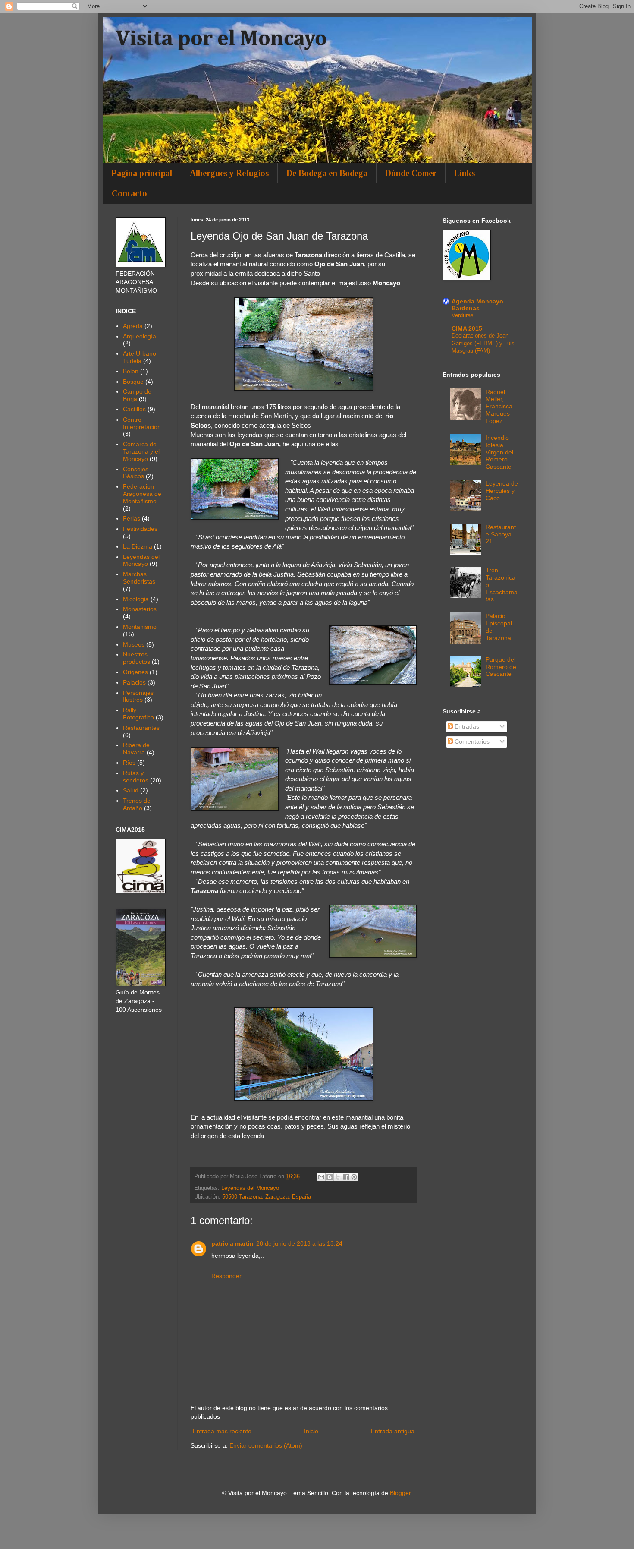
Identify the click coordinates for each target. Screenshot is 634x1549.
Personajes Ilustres (138, 696)
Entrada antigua (392, 1431)
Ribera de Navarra (136, 748)
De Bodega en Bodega (326, 173)
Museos (133, 644)
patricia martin (232, 1243)
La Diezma (137, 546)
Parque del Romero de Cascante (501, 667)
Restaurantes (141, 727)
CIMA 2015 (467, 328)
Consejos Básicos (135, 473)
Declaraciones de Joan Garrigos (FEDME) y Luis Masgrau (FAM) (483, 343)
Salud (130, 790)
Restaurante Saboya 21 (501, 534)
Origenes (135, 672)
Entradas (466, 726)
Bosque (133, 381)
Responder (226, 1275)
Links (464, 173)
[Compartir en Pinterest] (354, 1177)
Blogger (400, 1492)
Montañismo (140, 626)
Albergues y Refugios (229, 173)
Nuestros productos (136, 658)
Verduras (463, 315)
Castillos (134, 409)
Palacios (134, 682)
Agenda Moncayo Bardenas (477, 305)
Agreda (133, 325)
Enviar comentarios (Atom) (265, 1445)
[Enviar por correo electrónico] (321, 1177)
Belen (130, 371)
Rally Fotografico (138, 714)
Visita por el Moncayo (221, 39)
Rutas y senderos (135, 777)
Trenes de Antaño (137, 804)
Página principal (141, 173)
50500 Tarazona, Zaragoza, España (266, 1197)
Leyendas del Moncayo (250, 1188)
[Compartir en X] (337, 1177)
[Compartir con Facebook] (346, 1177)
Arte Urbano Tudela (139, 357)
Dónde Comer (410, 173)
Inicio (311, 1431)
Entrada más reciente (222, 1431)
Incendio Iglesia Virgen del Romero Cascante (499, 452)
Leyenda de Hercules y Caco (502, 491)
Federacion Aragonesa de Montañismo (142, 494)
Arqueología (139, 336)
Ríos (129, 762)
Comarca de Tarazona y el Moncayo (141, 451)
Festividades (140, 528)
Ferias (131, 518)
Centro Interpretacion (142, 423)
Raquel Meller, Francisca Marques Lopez (499, 406)
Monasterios (140, 609)
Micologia (136, 599)
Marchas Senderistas (139, 578)
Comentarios (471, 741)
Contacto (129, 193)
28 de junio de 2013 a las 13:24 (299, 1243)
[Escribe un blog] (329, 1177)
